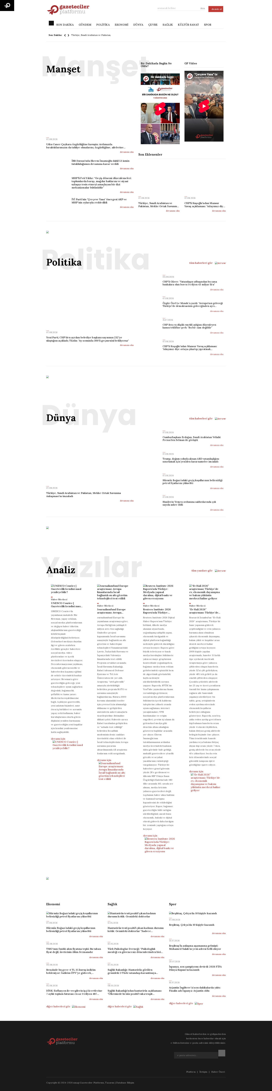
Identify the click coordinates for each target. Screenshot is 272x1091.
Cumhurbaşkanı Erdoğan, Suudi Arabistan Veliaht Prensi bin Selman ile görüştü (192, 439)
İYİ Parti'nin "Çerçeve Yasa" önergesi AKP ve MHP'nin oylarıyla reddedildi (99, 201)
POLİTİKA (103, 24)
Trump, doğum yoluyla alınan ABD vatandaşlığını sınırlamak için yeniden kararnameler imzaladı (191, 460)
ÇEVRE (153, 24)
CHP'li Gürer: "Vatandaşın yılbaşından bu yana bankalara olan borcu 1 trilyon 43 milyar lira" (190, 283)
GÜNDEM (85, 24)
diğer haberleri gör (58, 1006)
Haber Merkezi (59, 599)
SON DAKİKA (65, 24)
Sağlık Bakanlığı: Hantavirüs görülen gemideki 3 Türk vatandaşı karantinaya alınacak (132, 971)
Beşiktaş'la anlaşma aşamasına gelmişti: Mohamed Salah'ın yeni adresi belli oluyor (195, 947)
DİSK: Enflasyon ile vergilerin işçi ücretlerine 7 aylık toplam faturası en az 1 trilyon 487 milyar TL (74, 992)
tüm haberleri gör (201, 263)
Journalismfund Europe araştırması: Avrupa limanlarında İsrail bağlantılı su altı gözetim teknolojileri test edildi (112, 611)
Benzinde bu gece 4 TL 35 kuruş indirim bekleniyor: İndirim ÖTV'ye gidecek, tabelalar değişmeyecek (71, 971)
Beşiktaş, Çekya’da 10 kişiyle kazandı (191, 924)
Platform (191, 1071)
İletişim (203, 1071)
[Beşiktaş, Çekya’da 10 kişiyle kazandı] (197, 913)
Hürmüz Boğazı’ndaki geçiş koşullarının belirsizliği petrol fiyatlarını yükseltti (192, 482)
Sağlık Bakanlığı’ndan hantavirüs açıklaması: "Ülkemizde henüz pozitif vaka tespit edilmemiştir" (135, 992)
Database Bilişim (125, 1082)
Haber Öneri (218, 1071)
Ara (202, 8)
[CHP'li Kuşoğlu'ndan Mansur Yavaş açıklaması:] (205, 180)
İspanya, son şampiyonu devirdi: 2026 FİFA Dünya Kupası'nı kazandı (195, 968)
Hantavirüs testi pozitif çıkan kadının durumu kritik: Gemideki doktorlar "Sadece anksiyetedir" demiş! (136, 929)
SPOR (207, 24)
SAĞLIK (168, 24)
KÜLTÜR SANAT (188, 24)
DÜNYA (138, 24)
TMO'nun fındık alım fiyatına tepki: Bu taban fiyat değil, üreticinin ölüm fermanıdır (73, 950)
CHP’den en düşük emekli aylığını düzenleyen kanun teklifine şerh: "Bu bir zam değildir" (189, 326)
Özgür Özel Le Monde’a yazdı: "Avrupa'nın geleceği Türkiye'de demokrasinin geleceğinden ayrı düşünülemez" (193, 305)
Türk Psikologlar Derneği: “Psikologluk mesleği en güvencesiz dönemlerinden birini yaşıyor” (135, 950)
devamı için (58, 738)
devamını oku (127, 152)
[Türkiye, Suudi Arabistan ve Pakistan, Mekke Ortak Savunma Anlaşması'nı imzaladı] (159, 180)
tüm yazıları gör (202, 570)
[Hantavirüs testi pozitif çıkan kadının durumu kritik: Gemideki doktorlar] (136, 915)
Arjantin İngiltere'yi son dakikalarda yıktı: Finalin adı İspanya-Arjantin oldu (195, 989)
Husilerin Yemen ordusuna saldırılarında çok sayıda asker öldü (189, 503)
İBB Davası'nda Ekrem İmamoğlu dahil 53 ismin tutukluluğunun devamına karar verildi (100, 162)
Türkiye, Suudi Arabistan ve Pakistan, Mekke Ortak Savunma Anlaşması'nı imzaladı (115, 35)
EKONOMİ (121, 24)
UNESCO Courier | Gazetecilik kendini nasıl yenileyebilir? (66, 604)
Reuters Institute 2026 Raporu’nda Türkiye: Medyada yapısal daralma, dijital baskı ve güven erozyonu (157, 611)
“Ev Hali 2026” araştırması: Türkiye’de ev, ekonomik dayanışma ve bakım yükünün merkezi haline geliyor (204, 611)
